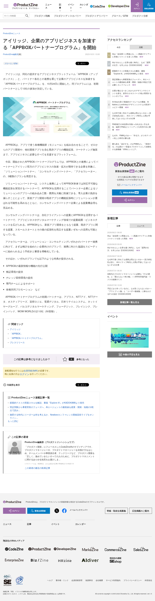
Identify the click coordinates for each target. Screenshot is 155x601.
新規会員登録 (130, 192)
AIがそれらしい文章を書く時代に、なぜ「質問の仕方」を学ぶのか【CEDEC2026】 (131, 63)
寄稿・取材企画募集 (116, 510)
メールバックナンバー (131, 184)
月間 (141, 47)
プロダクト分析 (140, 15)
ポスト (83, 63)
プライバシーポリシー (133, 580)
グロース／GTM (120, 15)
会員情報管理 (76, 580)
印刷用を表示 (13, 384)
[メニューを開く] (6, 6)
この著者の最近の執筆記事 (37, 467)
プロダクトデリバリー (96, 15)
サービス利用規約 (113, 580)
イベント (71, 6)
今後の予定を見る (131, 354)
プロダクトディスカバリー (67, 15)
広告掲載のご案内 (140, 510)
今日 (118, 47)
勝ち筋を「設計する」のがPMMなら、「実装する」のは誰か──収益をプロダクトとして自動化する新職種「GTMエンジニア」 (131, 146)
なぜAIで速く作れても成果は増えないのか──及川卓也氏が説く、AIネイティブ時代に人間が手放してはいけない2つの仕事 (131, 116)
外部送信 (148, 580)
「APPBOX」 (16, 333)
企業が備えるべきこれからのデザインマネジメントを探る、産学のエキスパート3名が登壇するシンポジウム (131, 93)
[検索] (26, 16)
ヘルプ (50, 580)
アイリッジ (15, 329)
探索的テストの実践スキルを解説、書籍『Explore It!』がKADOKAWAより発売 (47, 402)
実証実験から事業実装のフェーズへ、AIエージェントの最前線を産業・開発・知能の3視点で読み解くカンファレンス (131, 82)
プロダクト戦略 (42, 15)
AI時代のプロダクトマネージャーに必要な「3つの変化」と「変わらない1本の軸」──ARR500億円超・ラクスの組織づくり (129, 277)
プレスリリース (17, 342)
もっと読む (13, 420)
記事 (60, 6)
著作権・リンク (62, 580)
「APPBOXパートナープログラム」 (27, 337)
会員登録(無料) (31, 370)
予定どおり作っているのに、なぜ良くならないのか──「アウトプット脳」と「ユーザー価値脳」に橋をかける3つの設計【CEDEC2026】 (129, 291)
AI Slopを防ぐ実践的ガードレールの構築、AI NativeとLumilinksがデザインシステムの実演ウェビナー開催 (131, 104)
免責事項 (89, 580)
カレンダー (80, 523)
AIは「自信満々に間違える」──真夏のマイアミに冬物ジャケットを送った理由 (131, 55)
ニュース (140, 225)
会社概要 (99, 580)
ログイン (24, 374)
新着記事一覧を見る (129, 302)
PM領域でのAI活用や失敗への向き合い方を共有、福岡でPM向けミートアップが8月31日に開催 (131, 127)
